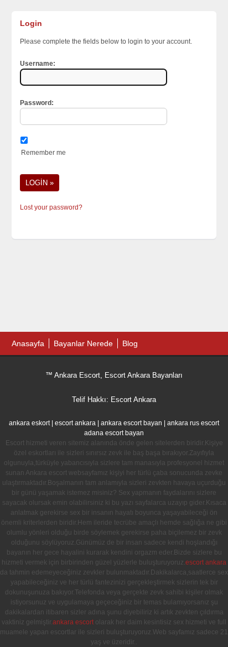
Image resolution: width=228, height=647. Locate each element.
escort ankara (75, 423)
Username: (37, 63)
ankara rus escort (193, 423)
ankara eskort (29, 423)
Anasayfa (28, 343)
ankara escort (73, 622)
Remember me (43, 152)
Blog (130, 343)
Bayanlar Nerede (83, 343)
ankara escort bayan (131, 423)
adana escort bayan (114, 433)
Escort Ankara (133, 399)
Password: (37, 103)
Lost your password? (51, 207)
